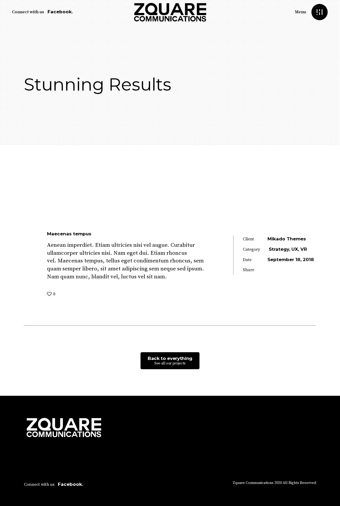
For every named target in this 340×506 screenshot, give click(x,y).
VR (303, 249)
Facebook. (60, 11)
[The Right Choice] (331, 282)
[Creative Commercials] (8, 282)
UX (294, 249)
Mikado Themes (286, 238)
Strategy (279, 249)
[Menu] (319, 12)
